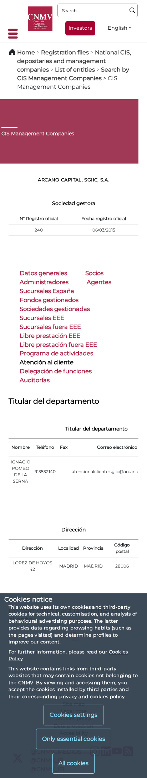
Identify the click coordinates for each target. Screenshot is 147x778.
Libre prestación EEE (50, 335)
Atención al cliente (47, 362)
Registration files (65, 52)
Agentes (99, 282)
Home (26, 52)
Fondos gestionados (49, 299)
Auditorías (35, 380)
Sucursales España (47, 291)
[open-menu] (15, 34)
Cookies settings (73, 714)
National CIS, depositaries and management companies (74, 61)
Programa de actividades (56, 353)
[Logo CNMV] (40, 18)
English (117, 28)
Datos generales (43, 273)
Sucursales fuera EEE (50, 326)
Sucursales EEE (42, 317)
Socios (94, 273)
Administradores (44, 282)
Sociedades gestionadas (55, 308)
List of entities (75, 69)
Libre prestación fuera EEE (58, 344)
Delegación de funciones (56, 371)
